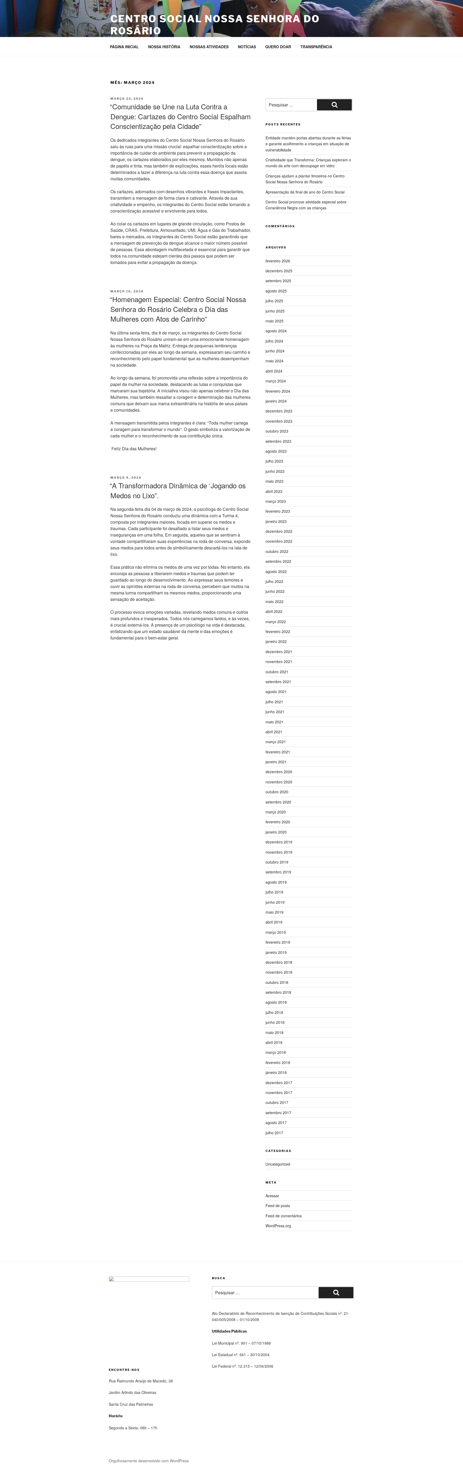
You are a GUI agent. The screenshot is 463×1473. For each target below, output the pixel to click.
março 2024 (276, 381)
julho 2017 (274, 1132)
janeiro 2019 (276, 952)
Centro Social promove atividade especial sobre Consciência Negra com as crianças (306, 204)
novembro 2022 (279, 541)
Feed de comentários (284, 1215)
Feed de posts (278, 1205)
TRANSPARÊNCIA (316, 46)
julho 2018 (274, 1012)
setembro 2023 (278, 441)
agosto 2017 (276, 1122)
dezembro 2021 (279, 651)
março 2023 (276, 501)
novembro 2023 (279, 421)
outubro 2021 (277, 671)
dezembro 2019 (279, 842)
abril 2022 (274, 611)
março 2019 (276, 932)
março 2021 (276, 741)
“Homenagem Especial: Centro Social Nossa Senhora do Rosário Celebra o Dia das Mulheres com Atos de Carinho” (178, 308)
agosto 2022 (276, 571)
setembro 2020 (278, 802)
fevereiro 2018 (278, 1062)
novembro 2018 (279, 972)
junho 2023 (275, 471)
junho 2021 (275, 711)
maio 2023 (274, 481)
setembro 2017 (278, 1112)
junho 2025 (275, 311)
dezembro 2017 (279, 1082)
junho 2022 (275, 591)
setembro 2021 (278, 681)
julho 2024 (274, 341)
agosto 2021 (276, 691)
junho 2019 (275, 902)
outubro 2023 (277, 431)
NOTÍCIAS (247, 46)
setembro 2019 (278, 872)
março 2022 (276, 621)
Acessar (272, 1195)
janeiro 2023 (276, 521)
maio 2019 (274, 912)
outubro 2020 (277, 791)
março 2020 (276, 811)
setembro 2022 (278, 561)
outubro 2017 (277, 1102)
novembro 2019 (279, 852)
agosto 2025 (276, 290)
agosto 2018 (276, 1002)
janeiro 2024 (276, 401)
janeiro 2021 (276, 761)
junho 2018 (275, 1022)
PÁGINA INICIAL (124, 46)
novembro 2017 (279, 1092)
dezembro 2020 (279, 771)
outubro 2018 (277, 982)
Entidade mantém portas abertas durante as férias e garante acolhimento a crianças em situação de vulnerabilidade (308, 143)
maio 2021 (274, 721)
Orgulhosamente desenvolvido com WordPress (149, 1460)
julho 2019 (274, 892)
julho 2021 (274, 701)
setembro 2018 (278, 992)
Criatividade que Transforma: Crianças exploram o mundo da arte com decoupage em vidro (308, 162)
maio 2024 (274, 360)
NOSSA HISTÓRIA (164, 46)
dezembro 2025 (279, 270)
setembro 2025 (278, 280)
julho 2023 (274, 461)
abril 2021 (274, 731)
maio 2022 (274, 601)
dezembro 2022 (279, 531)
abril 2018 (274, 1042)
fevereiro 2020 (278, 821)
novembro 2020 (279, 781)
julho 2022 (274, 581)
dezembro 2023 (279, 411)
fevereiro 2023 (278, 511)
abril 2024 (274, 371)
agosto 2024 (276, 330)
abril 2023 (274, 491)
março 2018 (276, 1052)
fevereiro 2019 (278, 942)
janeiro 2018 (276, 1072)
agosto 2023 (276, 451)
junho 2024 (275, 351)
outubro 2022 (277, 551)
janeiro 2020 (276, 832)
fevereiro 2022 (278, 631)
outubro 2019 (277, 862)
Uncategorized (278, 1164)
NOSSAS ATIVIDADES (209, 46)
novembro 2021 (279, 661)
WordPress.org (278, 1225)
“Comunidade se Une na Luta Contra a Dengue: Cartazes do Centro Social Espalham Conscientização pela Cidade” (180, 116)
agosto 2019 (276, 882)
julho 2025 (274, 300)
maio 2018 (274, 1032)
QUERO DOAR (278, 46)
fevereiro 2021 (278, 751)
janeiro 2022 (276, 641)
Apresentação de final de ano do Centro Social (305, 192)
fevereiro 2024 (278, 391)
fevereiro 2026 (278, 260)
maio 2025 (274, 320)
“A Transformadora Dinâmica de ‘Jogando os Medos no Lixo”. (178, 490)
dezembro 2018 (279, 962)
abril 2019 (274, 922)
